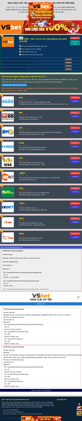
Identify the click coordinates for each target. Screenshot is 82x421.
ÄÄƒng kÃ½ (68, 59)
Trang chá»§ (41, 304)
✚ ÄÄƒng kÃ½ (75, 38)
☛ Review (75, 101)
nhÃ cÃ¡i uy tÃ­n (17, 7)
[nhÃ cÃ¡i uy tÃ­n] (41, 297)
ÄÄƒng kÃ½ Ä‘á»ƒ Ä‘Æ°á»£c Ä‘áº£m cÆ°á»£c (14, 85)
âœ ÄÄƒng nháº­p (75, 43)
